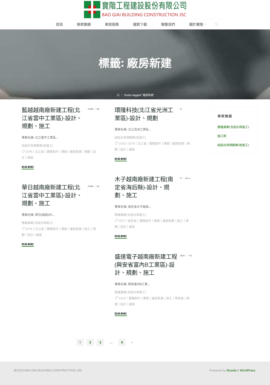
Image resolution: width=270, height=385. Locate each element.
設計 (123, 149)
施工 (180, 221)
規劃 (87, 151)
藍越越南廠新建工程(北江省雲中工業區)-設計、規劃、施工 (52, 118)
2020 (122, 298)
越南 (30, 157)
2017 (121, 221)
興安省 (179, 298)
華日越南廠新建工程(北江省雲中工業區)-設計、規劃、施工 (52, 195)
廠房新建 (76, 151)
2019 (131, 143)
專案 (64, 151)
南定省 (132, 221)
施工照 (221, 136)
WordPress (247, 370)
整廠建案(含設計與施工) (130, 215)
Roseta (231, 370)
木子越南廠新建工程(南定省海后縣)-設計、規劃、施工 (144, 187)
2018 (121, 143)
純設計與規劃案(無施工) (37, 145)
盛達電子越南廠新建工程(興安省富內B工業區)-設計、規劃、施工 (146, 264)
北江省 (39, 151)
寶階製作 (52, 151)
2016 (29, 151)
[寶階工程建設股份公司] (135, 9)
